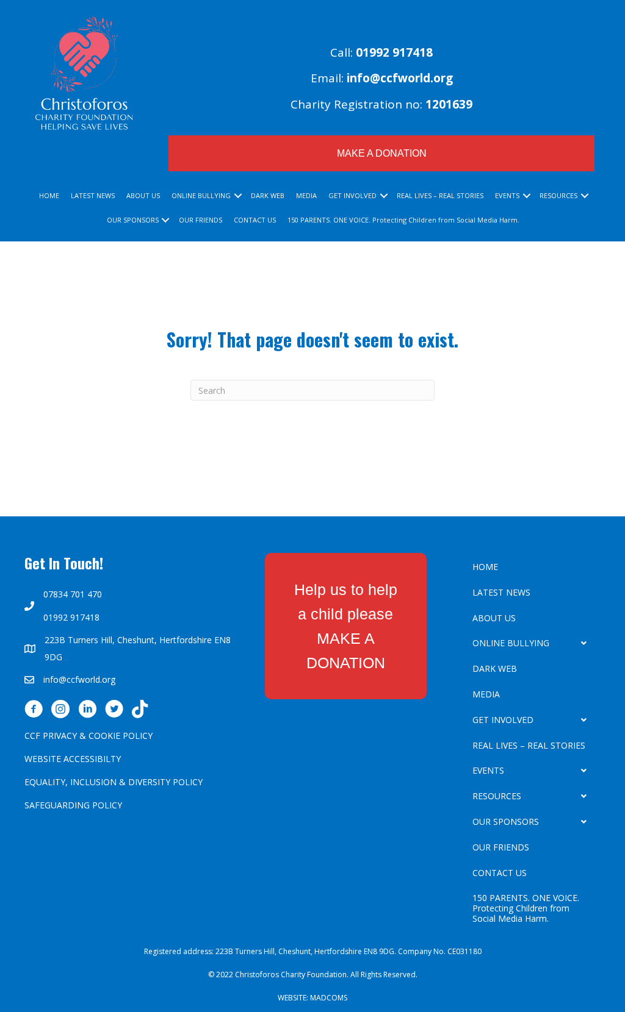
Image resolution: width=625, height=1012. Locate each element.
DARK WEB (267, 195)
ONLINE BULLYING (201, 195)
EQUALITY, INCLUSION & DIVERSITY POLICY (113, 782)
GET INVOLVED (352, 195)
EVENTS (507, 195)
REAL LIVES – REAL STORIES (440, 195)
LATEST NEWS (93, 195)
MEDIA (306, 195)
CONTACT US (255, 219)
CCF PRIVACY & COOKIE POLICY (88, 735)
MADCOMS (328, 997)
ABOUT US (143, 195)
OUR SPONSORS (133, 219)
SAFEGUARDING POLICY (73, 805)
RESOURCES (558, 195)
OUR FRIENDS (200, 219)
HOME (49, 195)
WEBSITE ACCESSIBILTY (72, 758)
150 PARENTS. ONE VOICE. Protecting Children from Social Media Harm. (403, 219)
